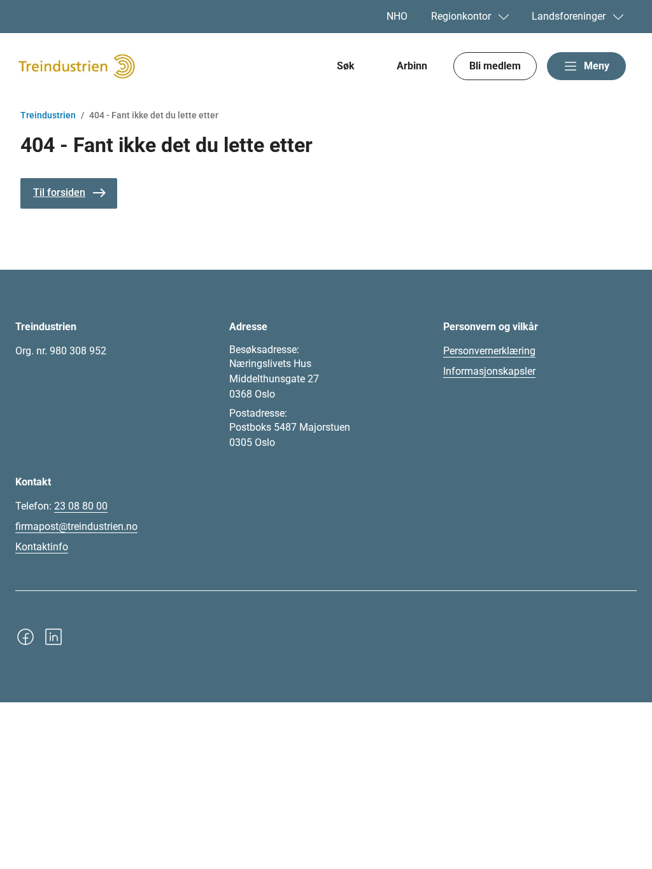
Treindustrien (48, 115)
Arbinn (412, 66)
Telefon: (61, 506)
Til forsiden (59, 192)
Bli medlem (495, 66)
